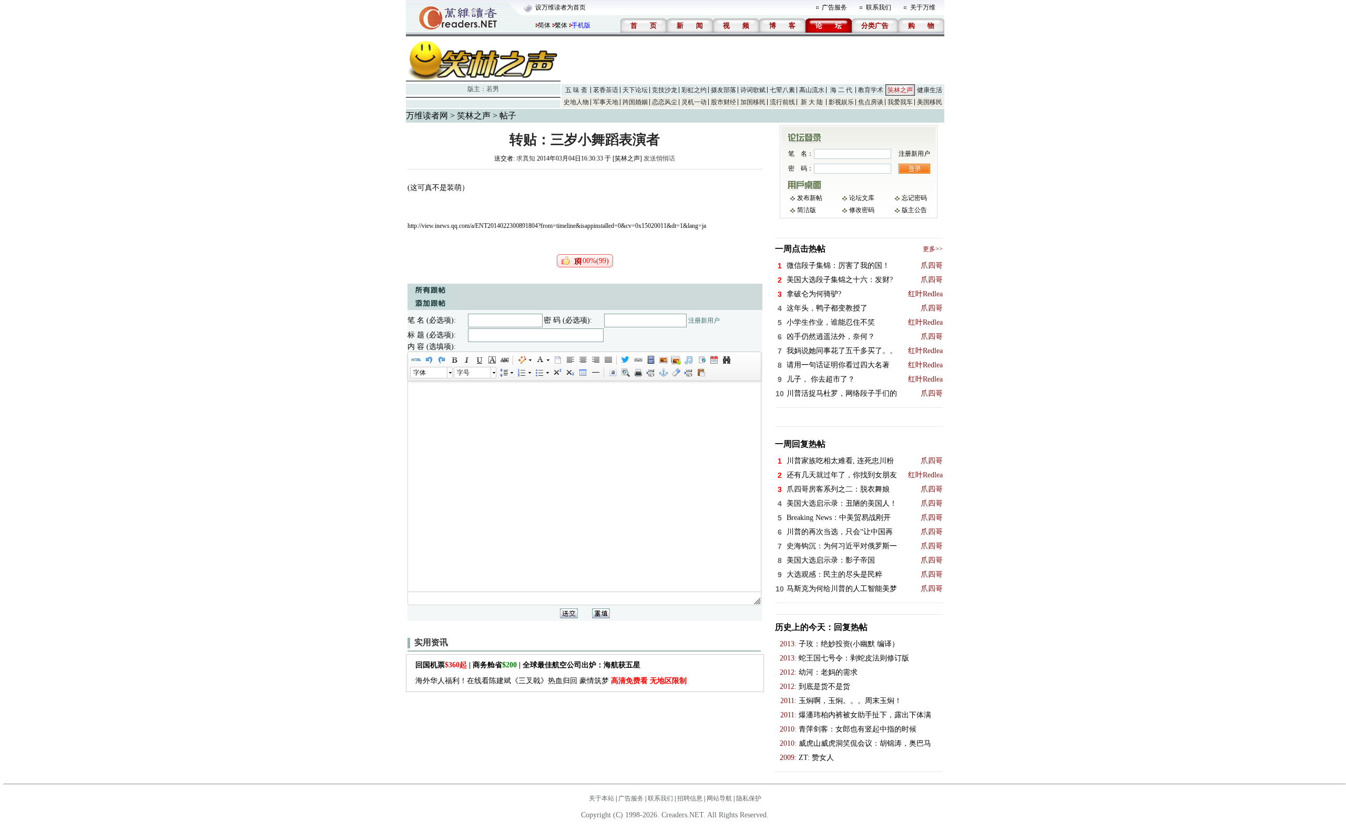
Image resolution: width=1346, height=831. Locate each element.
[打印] (638, 372)
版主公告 (914, 210)
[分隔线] (595, 372)
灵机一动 (694, 102)
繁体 (561, 25)
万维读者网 (427, 115)
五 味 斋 (576, 90)
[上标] (557, 372)
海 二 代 (841, 90)
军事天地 (605, 102)
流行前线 (782, 102)
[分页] (650, 372)
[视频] (650, 360)
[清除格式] (675, 372)
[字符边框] (491, 360)
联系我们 (878, 7)
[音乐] (688, 360)
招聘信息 (689, 798)
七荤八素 (782, 90)
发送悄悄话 (659, 158)
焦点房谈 (870, 102)
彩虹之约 (694, 90)
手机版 (581, 25)
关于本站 (601, 798)
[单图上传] (663, 360)
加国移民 (753, 102)
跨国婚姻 (635, 102)
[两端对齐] (608, 360)
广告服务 (834, 7)
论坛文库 (861, 198)
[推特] (625, 360)
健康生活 (929, 90)
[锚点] (663, 372)
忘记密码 (914, 198)
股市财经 (723, 102)
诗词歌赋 (753, 90)
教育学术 (870, 90)
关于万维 (922, 7)
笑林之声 (900, 90)
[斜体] (466, 360)
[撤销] (428, 360)
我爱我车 (900, 102)
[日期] (713, 360)
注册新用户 (704, 320)
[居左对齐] (570, 360)
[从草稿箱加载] (701, 372)
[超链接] (638, 360)
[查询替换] (726, 360)
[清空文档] (557, 360)
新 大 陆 (812, 102)
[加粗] (453, 360)
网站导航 (719, 798)
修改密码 (861, 210)
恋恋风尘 (664, 102)
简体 (544, 25)
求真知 (525, 158)
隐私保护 (748, 798)
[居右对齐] (595, 360)
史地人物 (576, 102)
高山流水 (811, 90)
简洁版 (806, 210)
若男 (492, 89)
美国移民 (929, 102)
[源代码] (416, 360)
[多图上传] (675, 360)
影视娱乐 (841, 102)
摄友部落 (723, 90)
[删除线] (504, 360)
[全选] (612, 372)
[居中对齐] (582, 360)
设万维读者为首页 (560, 7)
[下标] (569, 372)
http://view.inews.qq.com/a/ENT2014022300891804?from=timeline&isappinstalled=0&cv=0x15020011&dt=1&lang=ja (556, 225)
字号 (463, 372)
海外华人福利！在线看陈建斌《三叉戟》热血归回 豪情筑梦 (551, 681)
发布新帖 (809, 198)
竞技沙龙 (664, 90)
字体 (419, 372)
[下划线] (479, 360)
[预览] (625, 372)
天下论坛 (635, 90)
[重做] (441, 360)
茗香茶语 (605, 90)
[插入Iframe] (701, 360)
